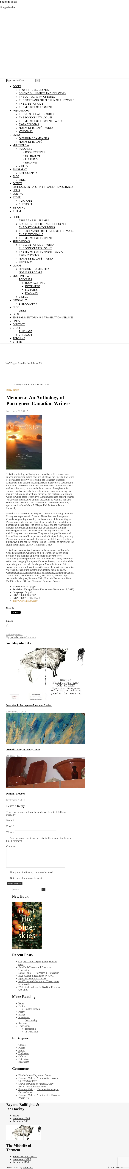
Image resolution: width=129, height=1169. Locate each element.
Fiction (21, 1006)
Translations (24, 1026)
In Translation (31, 1031)
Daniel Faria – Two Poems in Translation (38, 973)
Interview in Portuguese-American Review (29, 705)
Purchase (25, 200)
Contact (19, 193)
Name (10, 820)
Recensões (23, 1061)
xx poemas (26, 131)
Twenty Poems (29, 124)
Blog (16, 176)
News (16, 390)
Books (17, 86)
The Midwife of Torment (36, 107)
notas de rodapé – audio (36, 128)
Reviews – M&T (21, 1162)
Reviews (22, 1023)
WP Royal (28, 1167)
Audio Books (21, 110)
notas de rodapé (30, 141)
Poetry (21, 1011)
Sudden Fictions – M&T (25, 1156)
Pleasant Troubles (15, 793)
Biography (20, 169)
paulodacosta (16, 637)
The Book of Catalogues (35, 117)
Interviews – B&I (21, 1118)
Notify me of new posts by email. (26, 878)
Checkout (25, 204)
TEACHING (19, 207)
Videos (23, 166)
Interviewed (24, 1017)
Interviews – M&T (22, 1159)
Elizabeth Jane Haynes (29, 1075)
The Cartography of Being (37, 96)
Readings (31, 162)
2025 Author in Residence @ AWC (36, 975)
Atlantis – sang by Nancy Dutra (23, 749)
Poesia (21, 1047)
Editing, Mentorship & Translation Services (43, 187)
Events (17, 183)
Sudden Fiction (32, 1009)
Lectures (31, 159)
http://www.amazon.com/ (25, 600)
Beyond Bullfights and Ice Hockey (42, 93)
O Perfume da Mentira (34, 138)
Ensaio (21, 1050)
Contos (21, 1044)
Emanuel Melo (25, 1078)
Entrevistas (23, 1059)
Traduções (23, 1053)
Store (17, 197)
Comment (11, 846)
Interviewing (31, 1020)
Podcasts (25, 148)
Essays (21, 1014)
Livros (17, 135)
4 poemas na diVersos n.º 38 (32, 978)
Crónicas (22, 1056)
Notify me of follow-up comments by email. (32, 872)
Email (10, 826)
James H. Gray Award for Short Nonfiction (35, 1085)
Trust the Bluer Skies (34, 89)
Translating (30, 1028)
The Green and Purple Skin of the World (47, 100)
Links (22, 180)
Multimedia (21, 145)
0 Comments (29, 637)
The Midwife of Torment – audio (41, 121)
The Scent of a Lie (31, 103)
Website (10, 832)
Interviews (32, 155)
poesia (19, 634)
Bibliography (28, 173)
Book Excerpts (35, 152)
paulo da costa (8, 1)
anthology (11, 634)
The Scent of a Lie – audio (36, 114)
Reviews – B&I (20, 1121)
